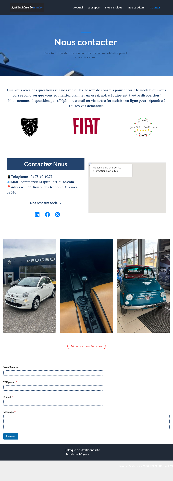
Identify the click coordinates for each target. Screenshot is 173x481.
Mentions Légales (77, 454)
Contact (155, 7)
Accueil (78, 7)
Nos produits (136, 7)
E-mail (8, 397)
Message (9, 412)
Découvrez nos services (86, 346)
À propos (94, 7)
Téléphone (10, 382)
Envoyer (11, 436)
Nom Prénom (11, 367)
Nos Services (113, 7)
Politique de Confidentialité (82, 450)
